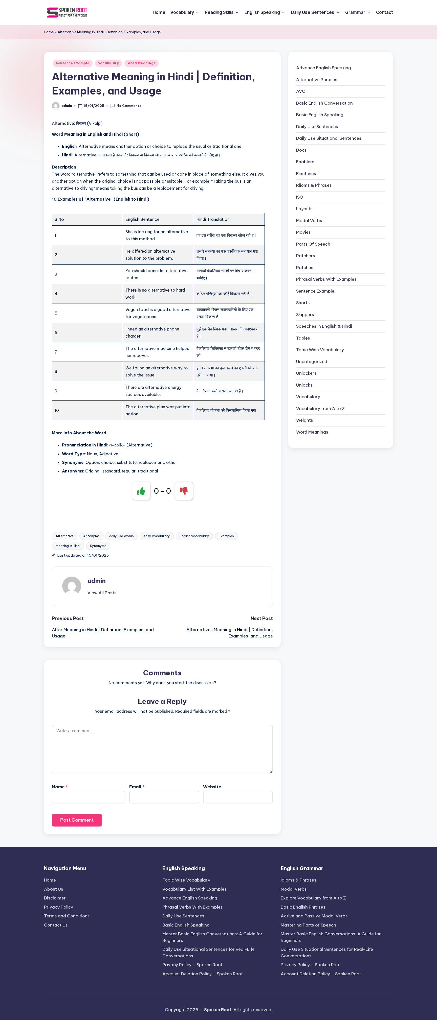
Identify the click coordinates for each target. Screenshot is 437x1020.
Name (60, 787)
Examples (226, 536)
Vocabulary (108, 63)
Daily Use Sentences (317, 126)
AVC (300, 91)
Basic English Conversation (324, 103)
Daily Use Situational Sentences (328, 138)
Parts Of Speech (313, 244)
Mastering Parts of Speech (308, 925)
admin (97, 580)
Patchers (305, 255)
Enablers (305, 161)
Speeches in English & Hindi (324, 326)
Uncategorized (311, 361)
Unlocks (304, 385)
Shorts (303, 302)
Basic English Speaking (319, 114)
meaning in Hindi (68, 546)
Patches (304, 267)
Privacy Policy (58, 907)
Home (49, 32)
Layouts (304, 208)
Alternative (65, 536)
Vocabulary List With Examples (194, 889)
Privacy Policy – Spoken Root (192, 964)
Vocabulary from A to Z (320, 408)
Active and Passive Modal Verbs (314, 916)
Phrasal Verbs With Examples (326, 279)
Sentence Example (73, 63)
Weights (304, 420)
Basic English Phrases (303, 907)
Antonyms (91, 536)
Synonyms (98, 546)
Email (136, 787)
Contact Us (56, 925)
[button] (102, 592)
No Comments (129, 106)
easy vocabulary (156, 536)
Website (212, 787)
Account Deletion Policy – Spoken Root (202, 974)
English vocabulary (194, 536)
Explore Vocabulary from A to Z (313, 898)
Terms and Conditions (67, 916)
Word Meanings (141, 63)
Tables (303, 338)
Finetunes (306, 173)
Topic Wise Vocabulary (320, 349)
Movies (303, 232)
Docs (301, 150)
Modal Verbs (309, 220)
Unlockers (306, 373)
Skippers (305, 314)
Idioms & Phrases (314, 185)
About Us (53, 889)
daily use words (121, 536)
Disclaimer (55, 898)
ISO (299, 197)
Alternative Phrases (316, 79)
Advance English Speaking (323, 67)
